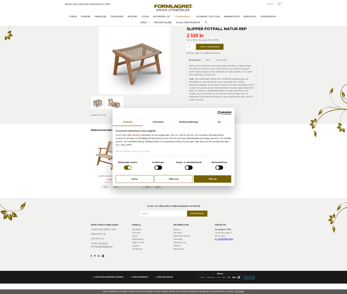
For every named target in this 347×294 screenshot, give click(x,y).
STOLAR (145, 16)
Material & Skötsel (182, 236)
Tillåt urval (174, 179)
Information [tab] (158, 122)
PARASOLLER (100, 16)
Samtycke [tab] (127, 122)
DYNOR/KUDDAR (268, 16)
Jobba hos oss (180, 242)
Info (105, 187)
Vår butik (136, 232)
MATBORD (132, 16)
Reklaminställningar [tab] (188, 122)
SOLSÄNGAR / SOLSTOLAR (208, 16)
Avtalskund (137, 249)
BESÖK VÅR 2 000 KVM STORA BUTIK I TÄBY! (88, 4)
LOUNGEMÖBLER (182, 16)
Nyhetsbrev (179, 249)
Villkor (135, 236)
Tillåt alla (212, 179)
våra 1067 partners (131, 135)
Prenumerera (197, 213)
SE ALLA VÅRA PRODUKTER (188, 22)
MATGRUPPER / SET (161, 16)
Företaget (178, 239)
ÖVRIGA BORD (117, 16)
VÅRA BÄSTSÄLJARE (163, 22)
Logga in (270, 4)
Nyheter (177, 245)
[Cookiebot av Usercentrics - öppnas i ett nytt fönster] (220, 113)
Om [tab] (219, 122)
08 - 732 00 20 (101, 243)
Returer (177, 229)
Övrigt (143, 22)
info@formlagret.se (104, 246)
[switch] (158, 167)
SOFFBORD (86, 16)
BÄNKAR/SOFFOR (231, 16)
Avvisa (134, 179)
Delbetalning (137, 239)
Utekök (73, 16)
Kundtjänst (137, 229)
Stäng (241, 291)
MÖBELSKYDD (250, 16)
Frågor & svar (138, 242)
